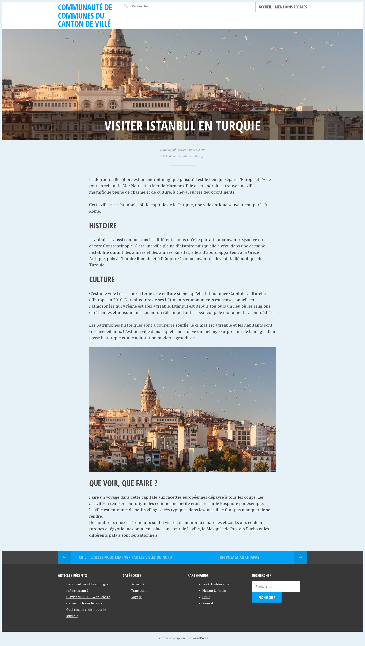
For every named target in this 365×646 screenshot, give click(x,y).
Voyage (136, 597)
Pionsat (207, 603)
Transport (138, 590)
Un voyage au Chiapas (239, 557)
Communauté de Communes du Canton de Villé (85, 15)
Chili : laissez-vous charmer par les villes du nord (125, 557)
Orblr (206, 597)
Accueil (265, 7)
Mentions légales (291, 7)
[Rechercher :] (149, 6)
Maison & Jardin (214, 590)
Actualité (137, 584)
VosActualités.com (215, 584)
